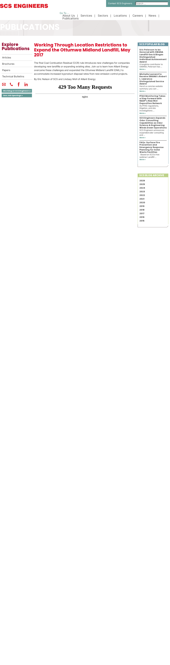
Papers (6, 70)
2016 (141, 217)
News (152, 15)
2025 (142, 184)
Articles (6, 57)
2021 (141, 198)
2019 (141, 206)
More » (142, 69)
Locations (120, 15)
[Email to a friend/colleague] (4, 85)
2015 (141, 220)
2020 (142, 202)
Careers (137, 15)
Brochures (8, 63)
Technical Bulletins (13, 76)
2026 (142, 180)
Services (86, 15)
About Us (68, 15)
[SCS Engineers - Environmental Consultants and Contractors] (24, 7)
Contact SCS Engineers (120, 3)
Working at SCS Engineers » (17, 90)
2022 (142, 195)
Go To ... (64, 13)
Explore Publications (16, 46)
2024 (142, 187)
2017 (141, 213)
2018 (141, 209)
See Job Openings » (13, 95)
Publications (70, 18)
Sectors (103, 15)
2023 (142, 191)
